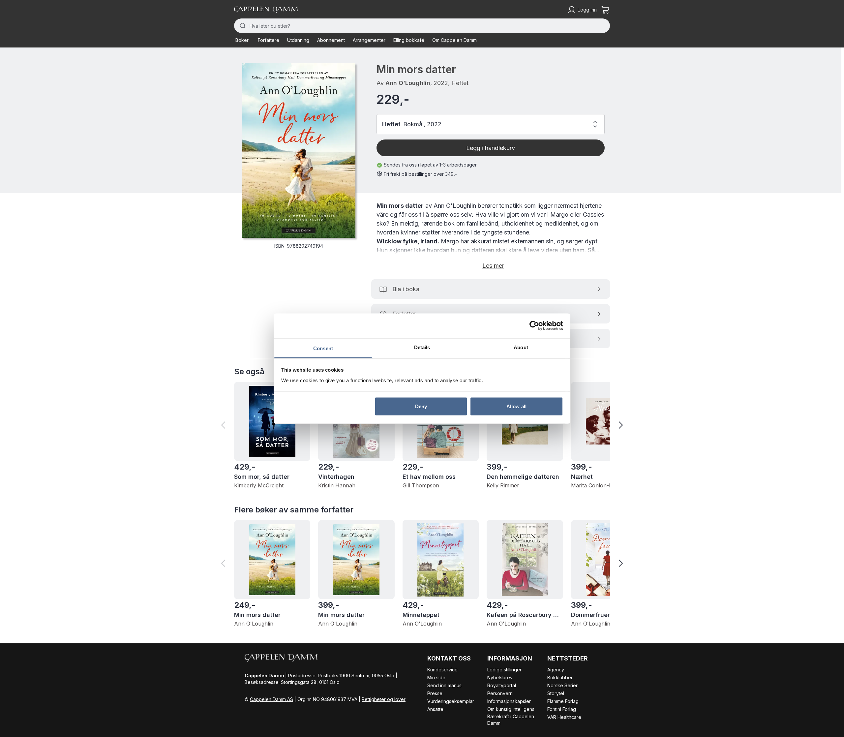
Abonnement (331, 40)
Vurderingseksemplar (450, 701)
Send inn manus (444, 685)
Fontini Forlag (561, 709)
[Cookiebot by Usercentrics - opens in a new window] (534, 326)
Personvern (500, 693)
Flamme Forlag (563, 701)
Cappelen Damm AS (271, 699)
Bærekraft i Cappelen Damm (510, 720)
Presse (434, 693)
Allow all (516, 406)
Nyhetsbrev (500, 677)
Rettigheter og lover (384, 699)
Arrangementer (369, 40)
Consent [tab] (323, 348)
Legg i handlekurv (490, 147)
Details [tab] (422, 347)
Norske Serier (562, 685)
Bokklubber (560, 677)
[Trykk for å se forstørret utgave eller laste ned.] (298, 150)
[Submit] (242, 25)
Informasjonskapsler (509, 701)
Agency (555, 669)
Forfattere (268, 40)
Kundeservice (442, 669)
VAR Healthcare (564, 717)
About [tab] (521, 347)
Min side (436, 677)
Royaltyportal (501, 685)
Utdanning (298, 40)
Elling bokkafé (408, 40)
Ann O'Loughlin (407, 82)
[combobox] (422, 25)
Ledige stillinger (504, 669)
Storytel (555, 693)
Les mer (493, 265)
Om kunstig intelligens (510, 709)
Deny (421, 406)
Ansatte (435, 709)
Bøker (242, 40)
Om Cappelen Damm (454, 40)
